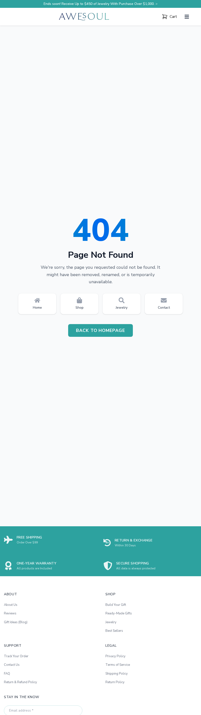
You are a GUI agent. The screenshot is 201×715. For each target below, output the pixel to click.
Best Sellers (114, 631)
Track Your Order (16, 656)
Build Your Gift (115, 605)
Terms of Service (117, 665)
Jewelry (110, 622)
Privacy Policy (115, 656)
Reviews (10, 613)
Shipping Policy (116, 673)
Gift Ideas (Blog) (15, 622)
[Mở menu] (187, 17)
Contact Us (12, 665)
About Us (10, 605)
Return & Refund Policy (20, 682)
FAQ (7, 673)
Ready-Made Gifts (118, 613)
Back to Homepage (100, 330)
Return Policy (115, 682)
